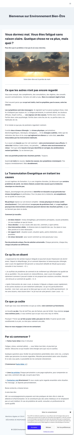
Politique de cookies (48, 431)
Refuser (48, 427)
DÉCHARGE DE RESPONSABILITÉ (18, 420)
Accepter (34, 427)
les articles (15, 372)
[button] (70, 412)
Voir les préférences (63, 427)
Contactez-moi (13, 380)
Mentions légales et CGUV (14, 416)
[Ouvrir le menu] (70, 3)
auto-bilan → (21, 364)
